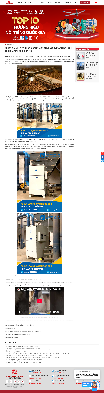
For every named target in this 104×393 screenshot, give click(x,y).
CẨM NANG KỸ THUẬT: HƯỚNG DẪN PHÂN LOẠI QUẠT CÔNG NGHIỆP (92, 54)
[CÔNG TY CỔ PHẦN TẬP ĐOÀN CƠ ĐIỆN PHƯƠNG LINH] (15, 373)
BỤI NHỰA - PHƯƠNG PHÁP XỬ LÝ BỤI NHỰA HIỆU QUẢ (91, 75)
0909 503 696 (60, 383)
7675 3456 (61, 373)
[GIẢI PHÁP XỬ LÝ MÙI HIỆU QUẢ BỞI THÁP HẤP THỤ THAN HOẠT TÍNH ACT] (80, 66)
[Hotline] (102, 153)
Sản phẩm (28, 3)
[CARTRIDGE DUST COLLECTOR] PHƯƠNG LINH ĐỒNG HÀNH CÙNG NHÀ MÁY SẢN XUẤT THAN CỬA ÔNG (33, 357)
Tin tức (50, 3)
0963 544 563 (37, 383)
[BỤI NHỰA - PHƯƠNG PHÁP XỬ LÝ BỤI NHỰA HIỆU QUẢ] (80, 76)
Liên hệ (76, 3)
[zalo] (102, 160)
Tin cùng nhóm (83, 49)
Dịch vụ (36, 3)
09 (34, 378)
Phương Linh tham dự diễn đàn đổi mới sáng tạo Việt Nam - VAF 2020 (23, 348)
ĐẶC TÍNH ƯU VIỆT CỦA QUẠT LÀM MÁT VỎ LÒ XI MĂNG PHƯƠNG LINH (24, 359)
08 (57, 373)
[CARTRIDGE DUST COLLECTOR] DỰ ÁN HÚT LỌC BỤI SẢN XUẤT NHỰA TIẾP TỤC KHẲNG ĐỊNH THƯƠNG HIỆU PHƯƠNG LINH (38, 353)
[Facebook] (102, 157)
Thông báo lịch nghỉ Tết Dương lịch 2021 (16, 351)
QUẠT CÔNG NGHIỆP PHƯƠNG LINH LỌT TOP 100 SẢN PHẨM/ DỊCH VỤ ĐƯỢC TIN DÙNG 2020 (30, 350)
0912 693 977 (60, 378)
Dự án (43, 3)
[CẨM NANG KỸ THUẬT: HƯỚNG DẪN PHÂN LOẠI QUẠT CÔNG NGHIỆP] (80, 56)
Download (58, 3)
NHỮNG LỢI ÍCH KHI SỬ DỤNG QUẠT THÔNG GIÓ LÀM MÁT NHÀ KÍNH (24, 361)
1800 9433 (86, 3)
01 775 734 (38, 378)
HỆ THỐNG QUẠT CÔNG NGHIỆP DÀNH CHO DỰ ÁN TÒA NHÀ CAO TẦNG (24, 363)
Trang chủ (9, 44)
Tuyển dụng (67, 3)
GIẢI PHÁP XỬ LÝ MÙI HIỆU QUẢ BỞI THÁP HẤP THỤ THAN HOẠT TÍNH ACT (92, 65)
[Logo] (9, 2)
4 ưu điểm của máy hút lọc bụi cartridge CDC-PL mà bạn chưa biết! (22, 346)
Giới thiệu (19, 3)
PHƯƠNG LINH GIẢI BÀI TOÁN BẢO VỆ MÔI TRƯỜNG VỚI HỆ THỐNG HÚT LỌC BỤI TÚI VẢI (29, 355)
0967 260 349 (37, 373)
